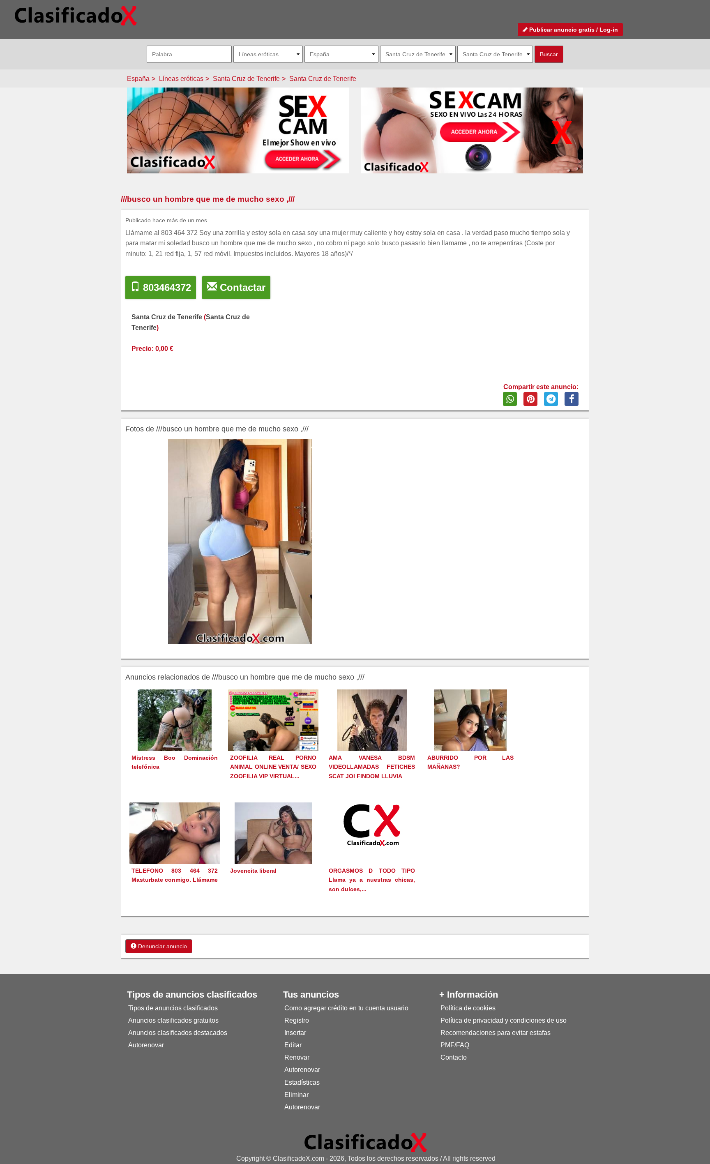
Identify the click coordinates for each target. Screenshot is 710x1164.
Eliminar (296, 1094)
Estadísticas (302, 1082)
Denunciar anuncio (161, 946)
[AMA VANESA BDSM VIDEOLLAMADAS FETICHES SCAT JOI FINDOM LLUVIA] (372, 735)
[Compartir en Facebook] (572, 399)
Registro (296, 1020)
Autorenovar (146, 1045)
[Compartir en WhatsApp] (510, 399)
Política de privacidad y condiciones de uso (503, 1020)
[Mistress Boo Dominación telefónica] (175, 735)
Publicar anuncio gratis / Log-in (573, 29)
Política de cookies (468, 1008)
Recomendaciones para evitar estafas (495, 1032)
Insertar (295, 1032)
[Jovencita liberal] (273, 848)
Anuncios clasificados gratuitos (173, 1020)
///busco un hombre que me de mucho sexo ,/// (208, 199)
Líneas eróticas (181, 78)
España (138, 78)
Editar (293, 1045)
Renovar (296, 1057)
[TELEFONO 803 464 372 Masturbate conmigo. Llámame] (174, 843)
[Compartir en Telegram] (551, 399)
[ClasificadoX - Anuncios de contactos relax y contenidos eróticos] (365, 1142)
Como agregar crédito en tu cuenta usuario (346, 1008)
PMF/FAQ (454, 1045)
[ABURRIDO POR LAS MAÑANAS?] (470, 735)
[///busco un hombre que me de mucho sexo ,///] (240, 541)
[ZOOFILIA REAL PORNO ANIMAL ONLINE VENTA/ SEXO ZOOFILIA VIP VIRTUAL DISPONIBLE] (273, 734)
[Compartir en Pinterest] (530, 399)
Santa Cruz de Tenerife (246, 78)
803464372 (165, 287)
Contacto (453, 1057)
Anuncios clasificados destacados (177, 1032)
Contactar (241, 287)
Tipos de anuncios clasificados (173, 1008)
